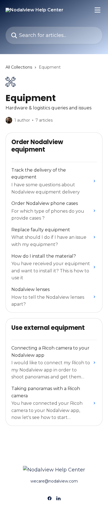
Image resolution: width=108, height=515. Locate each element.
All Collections (19, 67)
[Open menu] (97, 10)
